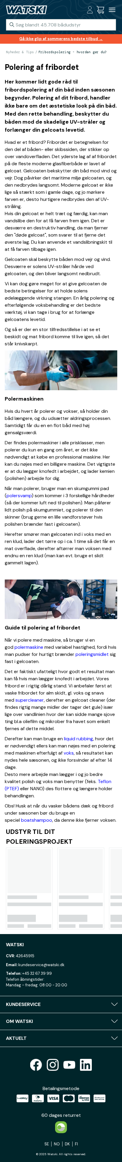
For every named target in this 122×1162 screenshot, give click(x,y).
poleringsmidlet (92, 654)
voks (69, 753)
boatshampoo (36, 820)
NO (57, 1144)
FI (76, 1144)
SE (46, 1144)
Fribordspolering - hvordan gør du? (72, 52)
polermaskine (29, 647)
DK (67, 1144)
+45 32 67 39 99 (37, 973)
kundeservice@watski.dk (41, 964)
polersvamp (19, 495)
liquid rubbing (78, 739)
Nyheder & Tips (20, 52)
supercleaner (29, 700)
